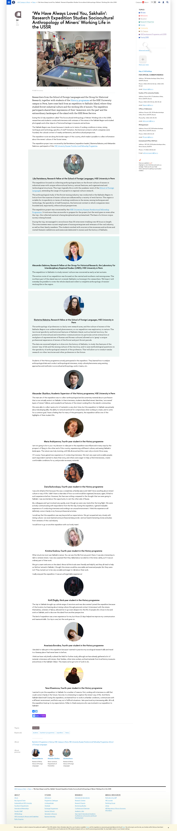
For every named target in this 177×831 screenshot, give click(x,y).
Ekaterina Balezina (42, 319)
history (67, 733)
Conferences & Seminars (82, 808)
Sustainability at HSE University (23, 803)
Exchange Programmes (51, 808)
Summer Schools (49, 811)
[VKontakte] (33, 711)
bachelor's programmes (47, 733)
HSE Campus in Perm (61, 742)
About (17, 795)
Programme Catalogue (51, 800)
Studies (48, 795)
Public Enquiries (18, 819)
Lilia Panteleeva (39, 178)
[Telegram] (36, 711)
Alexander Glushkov (41, 393)
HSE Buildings (18, 814)
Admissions (48, 798)
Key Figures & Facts (19, 800)
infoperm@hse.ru (148, 89)
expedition (60, 733)
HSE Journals (109, 800)
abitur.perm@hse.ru (149, 121)
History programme (80, 100)
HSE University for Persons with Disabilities (26, 816)
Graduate (47, 806)
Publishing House (110, 803)
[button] (34, 59)
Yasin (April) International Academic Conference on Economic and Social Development (85, 816)
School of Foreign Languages (81, 178)
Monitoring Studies (80, 806)
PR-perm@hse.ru (148, 137)
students (35, 733)
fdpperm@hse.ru (148, 105)
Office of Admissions (145, 109)
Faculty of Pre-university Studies (149, 93)
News (29, 789)
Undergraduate (49, 803)
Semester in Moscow (51, 814)
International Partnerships (21, 808)
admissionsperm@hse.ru (150, 153)
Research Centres (80, 800)
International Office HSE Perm (148, 141)
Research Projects (80, 803)
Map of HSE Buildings (145, 71)
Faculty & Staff (18, 811)
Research (78, 795)
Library (107, 806)
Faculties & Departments (21, 806)
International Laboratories (82, 798)
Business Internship (50, 816)
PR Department (143, 125)
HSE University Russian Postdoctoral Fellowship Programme (75, 146)
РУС (152, 2)
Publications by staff (111, 798)
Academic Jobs (79, 811)
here (87, 827)
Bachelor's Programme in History (43, 742)
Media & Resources (113, 795)
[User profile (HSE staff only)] (163, 2)
